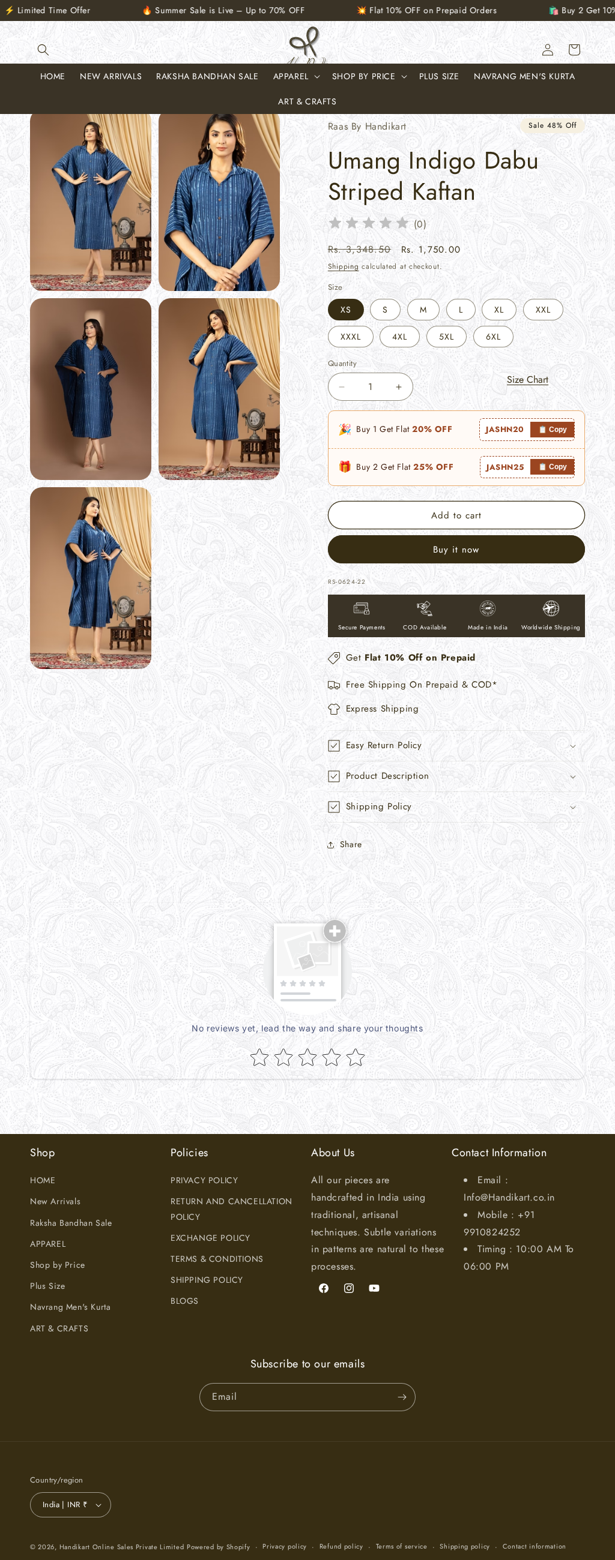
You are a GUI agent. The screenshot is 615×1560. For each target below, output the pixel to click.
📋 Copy (552, 429)
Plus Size (47, 1286)
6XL (493, 337)
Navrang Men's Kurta (70, 1307)
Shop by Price (57, 1265)
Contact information (534, 1546)
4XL (399, 337)
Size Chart (527, 379)
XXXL (351, 337)
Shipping (343, 266)
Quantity (342, 363)
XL (499, 310)
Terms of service (402, 1546)
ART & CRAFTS (59, 1328)
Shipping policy (465, 1546)
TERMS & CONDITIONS (217, 1259)
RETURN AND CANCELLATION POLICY (231, 1208)
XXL (543, 310)
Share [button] (351, 844)
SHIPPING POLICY (207, 1280)
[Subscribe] (402, 1397)
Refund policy (341, 1546)
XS (346, 310)
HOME (42, 1180)
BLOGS (185, 1301)
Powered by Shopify (218, 1547)
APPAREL (47, 1244)
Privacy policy (284, 1546)
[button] (43, 50)
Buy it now (456, 549)
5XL (446, 337)
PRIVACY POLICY (204, 1180)
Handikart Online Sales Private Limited (121, 1547)
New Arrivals (55, 1201)
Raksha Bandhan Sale (71, 1223)
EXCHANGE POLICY (210, 1238)
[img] (369, 224)
